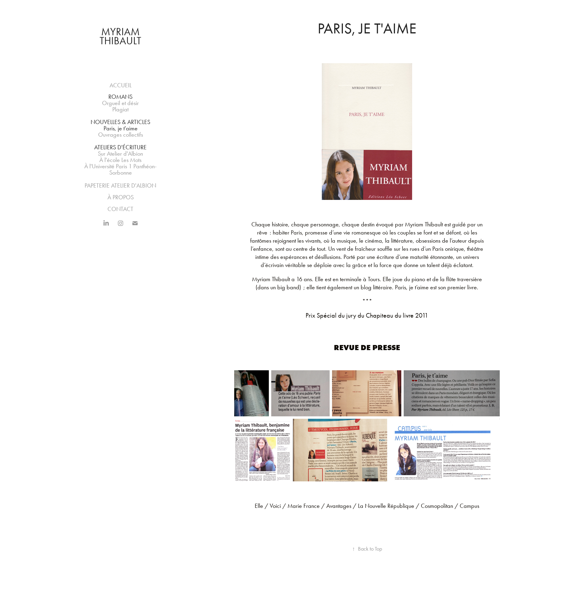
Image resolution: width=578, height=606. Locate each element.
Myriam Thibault (121, 36)
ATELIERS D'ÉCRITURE (120, 147)
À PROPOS (120, 197)
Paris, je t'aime (121, 128)
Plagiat (120, 109)
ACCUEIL (121, 85)
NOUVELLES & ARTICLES (120, 122)
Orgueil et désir (120, 103)
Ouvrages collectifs (120, 134)
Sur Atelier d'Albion (120, 153)
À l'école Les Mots (120, 159)
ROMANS (120, 96)
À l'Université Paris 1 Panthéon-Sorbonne (120, 169)
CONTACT (120, 209)
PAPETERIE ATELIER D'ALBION (120, 185)
